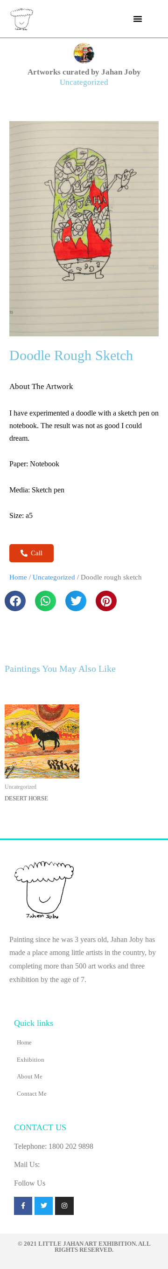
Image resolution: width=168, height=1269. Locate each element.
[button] (138, 19)
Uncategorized (84, 82)
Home (18, 577)
